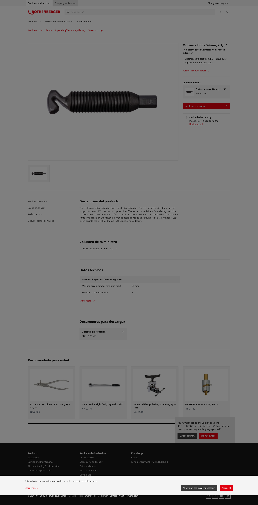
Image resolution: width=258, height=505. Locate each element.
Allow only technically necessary (199, 487)
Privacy (104, 496)
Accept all (226, 487)
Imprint (88, 496)
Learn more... (31, 487)
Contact (113, 496)
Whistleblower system (129, 496)
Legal (96, 496)
